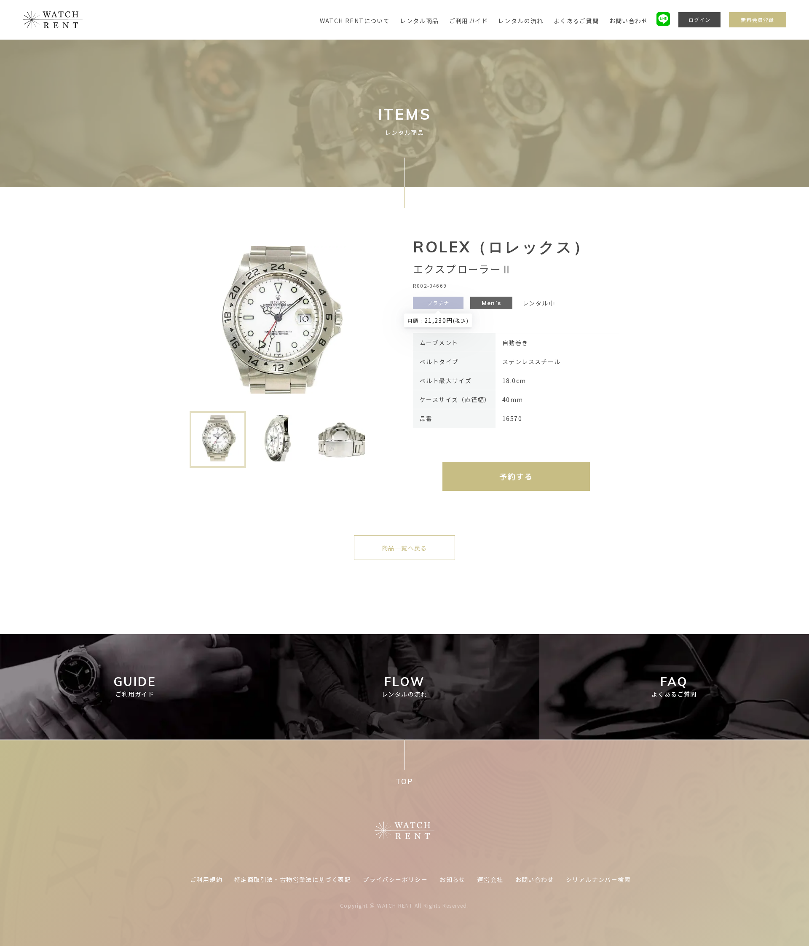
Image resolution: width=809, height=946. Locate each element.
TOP (404, 781)
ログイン (699, 19)
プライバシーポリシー (395, 879)
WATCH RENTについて (355, 20)
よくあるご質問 (576, 20)
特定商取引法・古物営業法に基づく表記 (292, 879)
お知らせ (452, 879)
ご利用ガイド (468, 20)
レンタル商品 (419, 20)
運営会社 (490, 879)
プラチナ (438, 302)
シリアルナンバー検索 (598, 879)
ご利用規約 (206, 879)
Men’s (491, 303)
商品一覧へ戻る (404, 548)
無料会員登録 (757, 19)
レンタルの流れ (521, 20)
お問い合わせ (628, 20)
